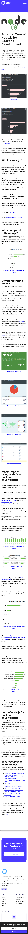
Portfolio (3, 899)
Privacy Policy (20, 901)
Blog (2, 905)
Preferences (16, 925)
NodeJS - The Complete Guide (12, 788)
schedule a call (14, 854)
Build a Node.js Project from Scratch (13, 790)
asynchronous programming (8, 500)
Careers (18, 899)
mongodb (9, 637)
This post (21, 321)
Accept (14, 931)
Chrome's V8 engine (6, 502)
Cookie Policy (19, 903)
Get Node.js (12, 212)
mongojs (24, 637)
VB (9, 295)
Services (3, 903)
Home (3, 897)
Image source (14, 99)
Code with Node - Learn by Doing (13, 786)
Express (12, 635)
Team (2, 901)
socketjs (6, 639)
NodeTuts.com (8, 783)
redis (2, 637)
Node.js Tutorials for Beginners (12, 785)
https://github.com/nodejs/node (14, 217)
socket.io (15, 637)
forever (19, 637)
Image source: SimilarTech (14, 371)
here (7, 814)
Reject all (14, 928)
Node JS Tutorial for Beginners (12, 796)
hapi (5, 637)
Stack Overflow (5, 143)
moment (17, 635)
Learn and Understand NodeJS (12, 791)
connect (21, 635)
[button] (25, 2)
